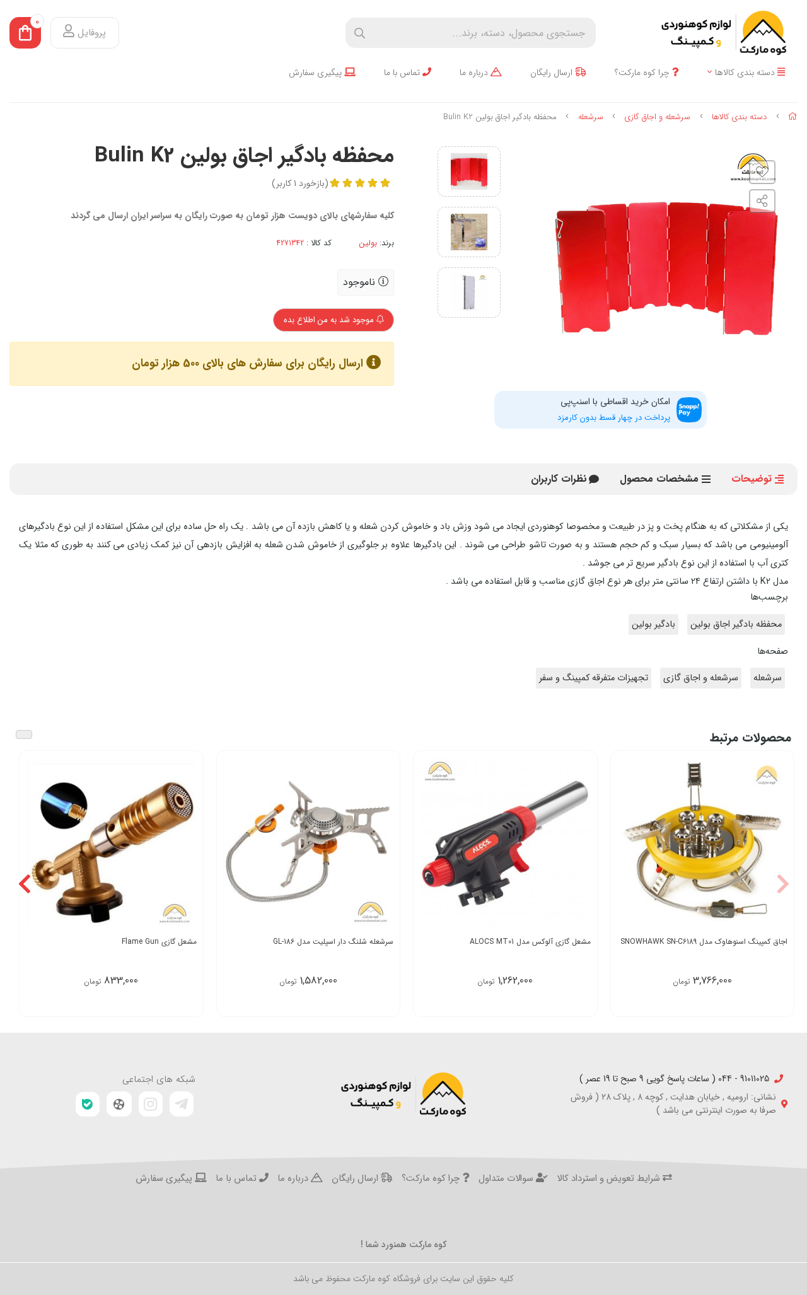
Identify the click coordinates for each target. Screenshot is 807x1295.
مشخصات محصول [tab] (659, 479)
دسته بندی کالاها (746, 72)
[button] (782, 883)
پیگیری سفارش (316, 72)
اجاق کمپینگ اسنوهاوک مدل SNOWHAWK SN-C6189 (703, 942)
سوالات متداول (507, 1179)
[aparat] (119, 1104)
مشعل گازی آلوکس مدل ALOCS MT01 (530, 942)
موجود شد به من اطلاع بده (330, 320)
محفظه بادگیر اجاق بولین (736, 624)
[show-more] (777, 843)
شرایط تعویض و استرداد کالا (610, 1179)
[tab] (559, 479)
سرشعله (590, 117)
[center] (359, 33)
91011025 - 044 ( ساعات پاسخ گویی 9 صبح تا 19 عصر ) (674, 1079)
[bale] (88, 1104)
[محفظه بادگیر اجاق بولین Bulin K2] (403, 1094)
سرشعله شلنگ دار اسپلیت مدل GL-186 (333, 942)
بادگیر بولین (653, 624)
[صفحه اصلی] (793, 117)
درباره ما (475, 72)
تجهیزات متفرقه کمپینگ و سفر (593, 678)
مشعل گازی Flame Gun (159, 942)
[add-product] (382, 843)
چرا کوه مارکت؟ (643, 72)
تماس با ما (403, 72)
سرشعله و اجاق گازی (657, 117)
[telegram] (182, 1104)
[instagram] (151, 1104)
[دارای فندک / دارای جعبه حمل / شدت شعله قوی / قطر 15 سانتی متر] (308, 842)
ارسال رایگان (552, 72)
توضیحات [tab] (751, 479)
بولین (368, 243)
